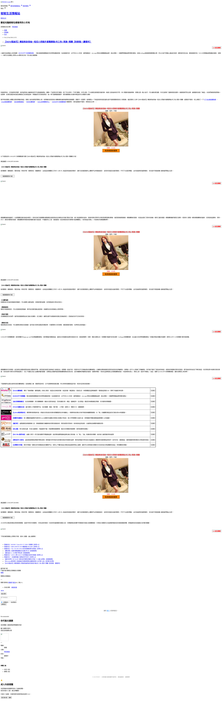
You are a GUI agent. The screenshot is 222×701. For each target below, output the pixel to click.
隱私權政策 (121, 677)
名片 (5, 34)
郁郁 (2, 572)
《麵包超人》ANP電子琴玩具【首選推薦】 (17, 553)
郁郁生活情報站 (10, 13)
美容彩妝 (14, 587)
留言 (14, 582)
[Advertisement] (111, 76)
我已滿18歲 (4, 697)
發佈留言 (3, 604)
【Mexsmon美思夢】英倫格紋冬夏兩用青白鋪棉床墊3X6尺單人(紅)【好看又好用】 (29, 561)
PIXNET (98, 677)
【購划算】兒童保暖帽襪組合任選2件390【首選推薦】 (20, 551)
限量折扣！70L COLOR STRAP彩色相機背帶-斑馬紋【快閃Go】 (23, 548)
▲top (2, 590)
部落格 (6, 32)
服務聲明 (127, 677)
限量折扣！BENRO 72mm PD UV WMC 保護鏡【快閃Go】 (22, 544)
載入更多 (3, 593)
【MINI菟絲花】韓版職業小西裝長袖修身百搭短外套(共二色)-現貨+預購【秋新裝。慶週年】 (32, 563)
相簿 (5, 30)
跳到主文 (3, 18)
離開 (10, 697)
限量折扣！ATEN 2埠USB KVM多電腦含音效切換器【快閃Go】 (23, 555)
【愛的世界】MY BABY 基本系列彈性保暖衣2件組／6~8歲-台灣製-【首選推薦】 (29, 559)
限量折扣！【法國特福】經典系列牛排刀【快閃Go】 (20, 557)
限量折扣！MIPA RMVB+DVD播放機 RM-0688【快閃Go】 (22, 546)
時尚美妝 (15, 27)
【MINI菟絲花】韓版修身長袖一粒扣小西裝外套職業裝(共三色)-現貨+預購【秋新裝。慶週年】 (48, 42)
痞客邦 (10, 582)
